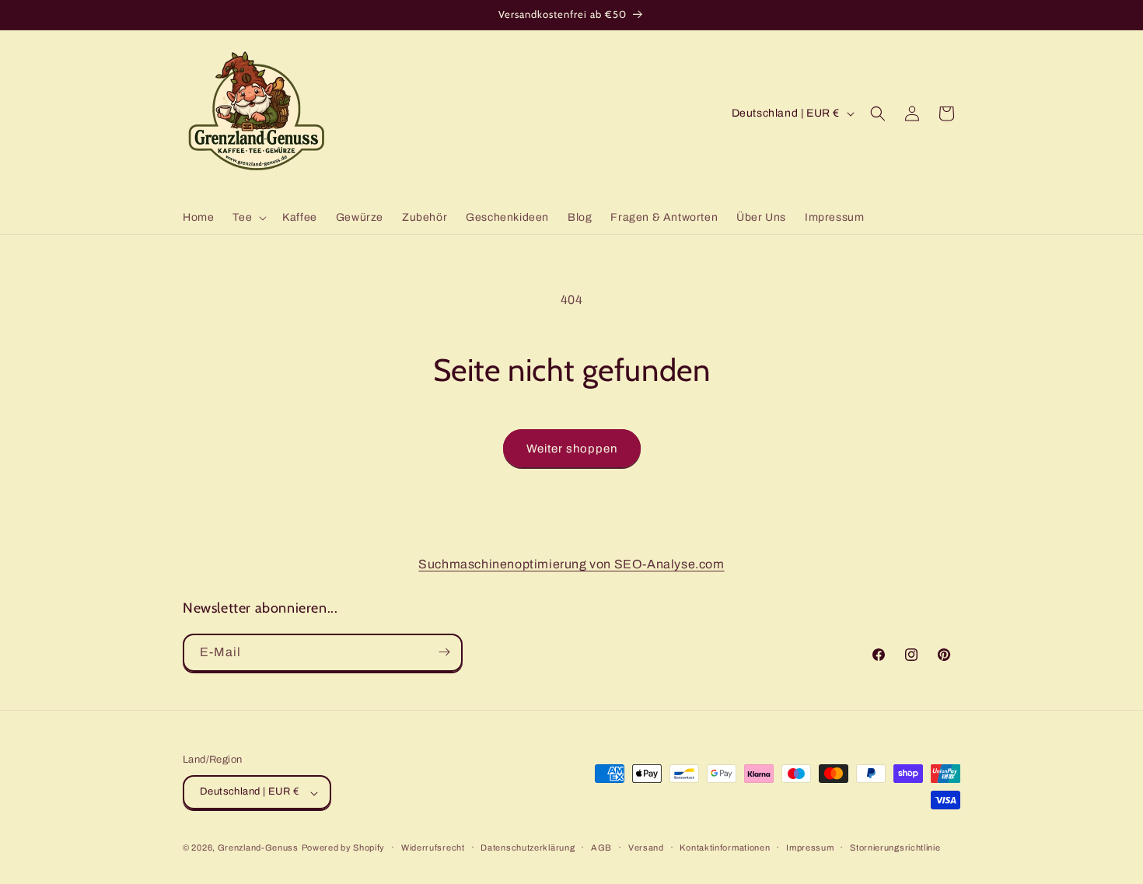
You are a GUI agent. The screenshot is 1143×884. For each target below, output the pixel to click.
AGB (601, 847)
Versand (646, 847)
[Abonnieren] (444, 652)
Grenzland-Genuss (258, 848)
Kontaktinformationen (725, 847)
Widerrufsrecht (433, 847)
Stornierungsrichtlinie (895, 847)
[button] (248, 217)
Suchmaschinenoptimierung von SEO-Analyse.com (571, 564)
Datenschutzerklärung (528, 847)
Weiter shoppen (571, 448)
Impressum (810, 847)
